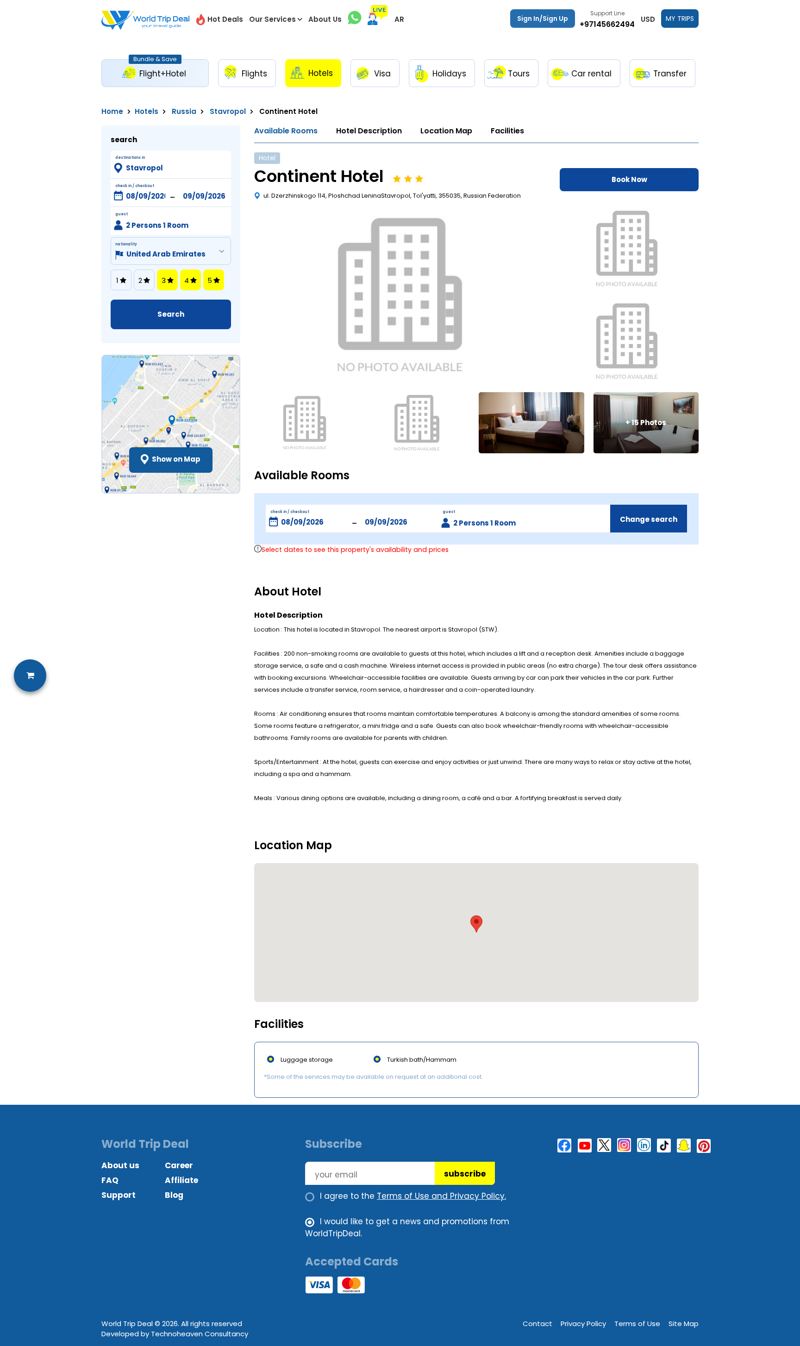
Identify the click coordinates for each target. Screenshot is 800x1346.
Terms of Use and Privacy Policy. (441, 1196)
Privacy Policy (583, 1323)
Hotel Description (369, 130)
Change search (648, 519)
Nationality (126, 244)
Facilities (507, 130)
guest (449, 511)
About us (120, 1165)
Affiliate (181, 1180)
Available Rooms (286, 130)
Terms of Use (637, 1323)
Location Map (446, 130)
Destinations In (130, 157)
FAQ (110, 1180)
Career (179, 1165)
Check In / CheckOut (134, 185)
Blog (174, 1195)
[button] (476, 924)
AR (399, 19)
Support (118, 1195)
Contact (537, 1323)
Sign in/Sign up (542, 18)
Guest (121, 214)
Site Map (684, 1323)
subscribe (465, 1173)
